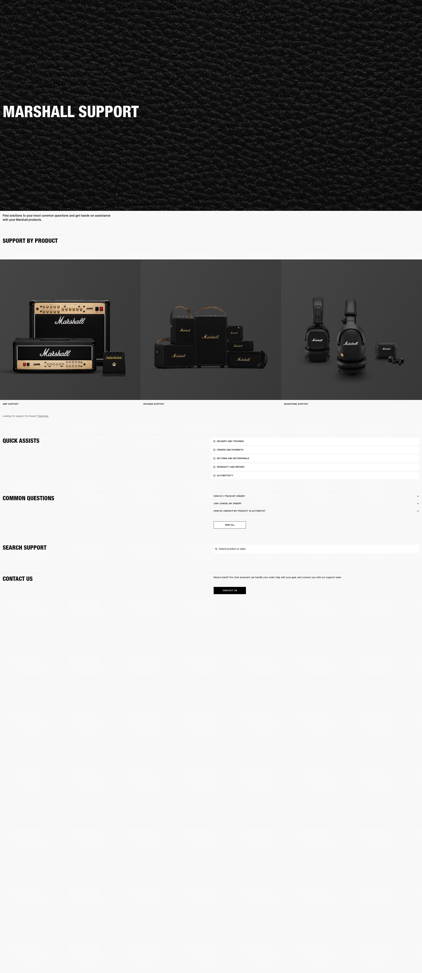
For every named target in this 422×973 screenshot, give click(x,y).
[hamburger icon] (413, 15)
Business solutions (357, 7)
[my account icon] (403, 15)
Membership (375, 7)
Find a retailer (392, 7)
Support (388, 15)
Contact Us (230, 590)
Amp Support (11, 404)
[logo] (13, 13)
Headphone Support (296, 404)
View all (230, 525)
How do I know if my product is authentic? (239, 511)
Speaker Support (154, 404)
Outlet (405, 7)
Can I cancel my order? (227, 503)
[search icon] (397, 15)
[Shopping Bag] (408, 15)
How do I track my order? (229, 496)
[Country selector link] (413, 7)
